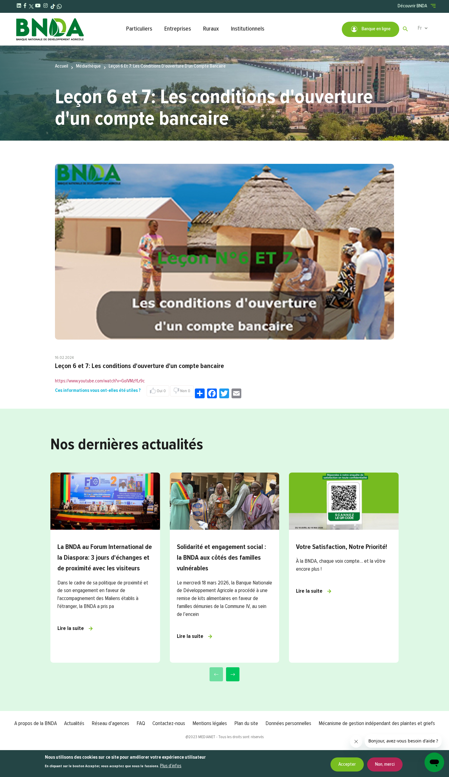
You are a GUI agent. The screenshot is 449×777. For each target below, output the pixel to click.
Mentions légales (209, 723)
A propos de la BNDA (35, 723)
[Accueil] (68, 29)
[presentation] (216, 674)
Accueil (61, 66)
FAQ (141, 723)
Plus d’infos (170, 766)
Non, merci (385, 764)
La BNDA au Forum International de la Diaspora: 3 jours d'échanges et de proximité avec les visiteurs (104, 558)
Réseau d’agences (110, 723)
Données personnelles (288, 723)
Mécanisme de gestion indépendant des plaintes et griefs (377, 723)
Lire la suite (70, 628)
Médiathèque (88, 66)
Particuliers (139, 29)
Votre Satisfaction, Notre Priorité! (341, 547)
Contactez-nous (168, 723)
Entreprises (177, 29)
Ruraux (211, 29)
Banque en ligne (376, 29)
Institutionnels (247, 29)
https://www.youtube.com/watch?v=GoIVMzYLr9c (100, 381)
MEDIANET (206, 737)
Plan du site (246, 723)
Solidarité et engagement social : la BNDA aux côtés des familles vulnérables (221, 558)
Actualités (74, 723)
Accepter (347, 764)
